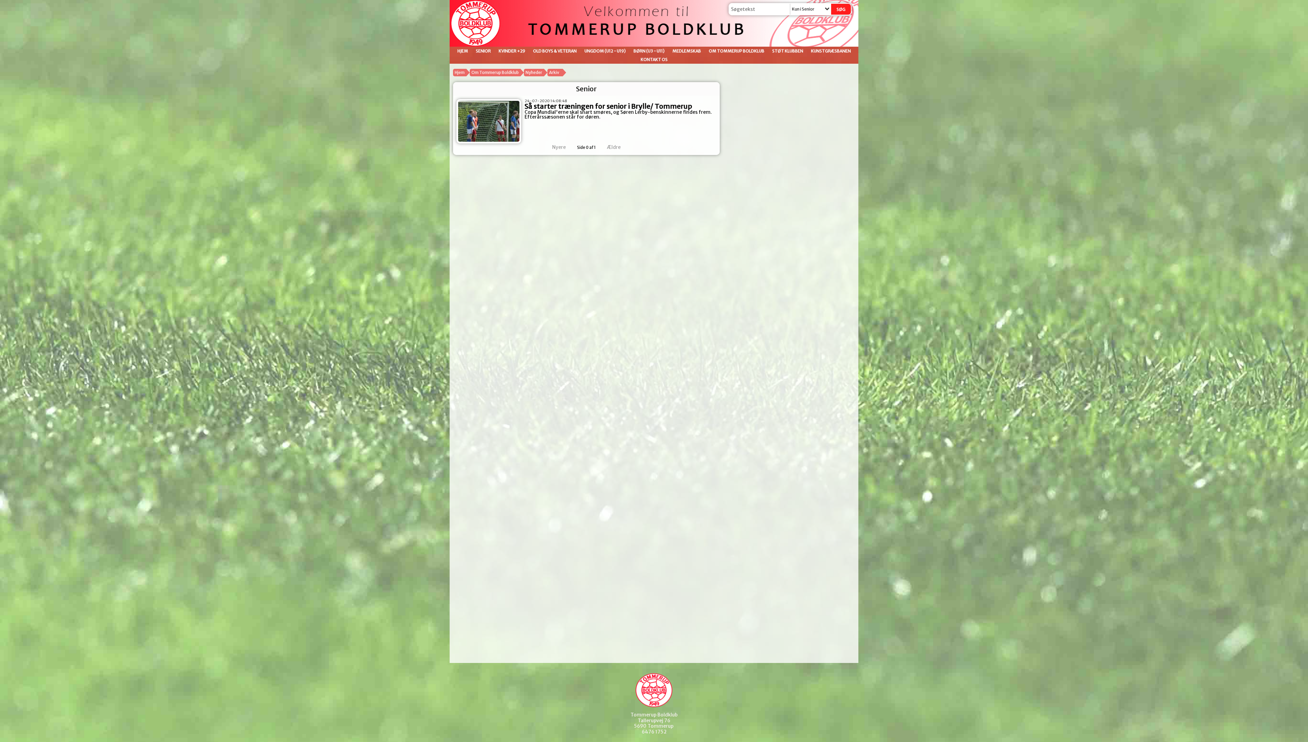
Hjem (462, 50)
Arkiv (554, 72)
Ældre (614, 147)
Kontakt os (654, 59)
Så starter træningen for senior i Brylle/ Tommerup (608, 106)
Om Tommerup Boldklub (736, 50)
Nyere (559, 147)
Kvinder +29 (512, 50)
